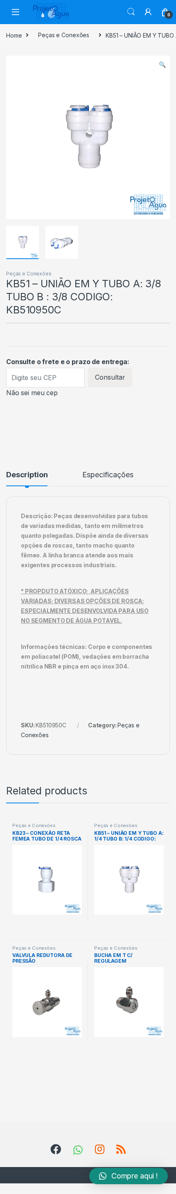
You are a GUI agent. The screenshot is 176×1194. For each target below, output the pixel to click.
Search (130, 11)
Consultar (110, 377)
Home (14, 34)
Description (26, 475)
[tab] (26, 478)
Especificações (107, 475)
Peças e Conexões (63, 34)
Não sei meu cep (32, 393)
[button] (128, 1176)
